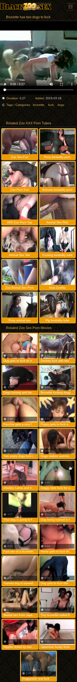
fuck (51, 105)
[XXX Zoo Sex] (25, 6)
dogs (61, 105)
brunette (38, 105)
